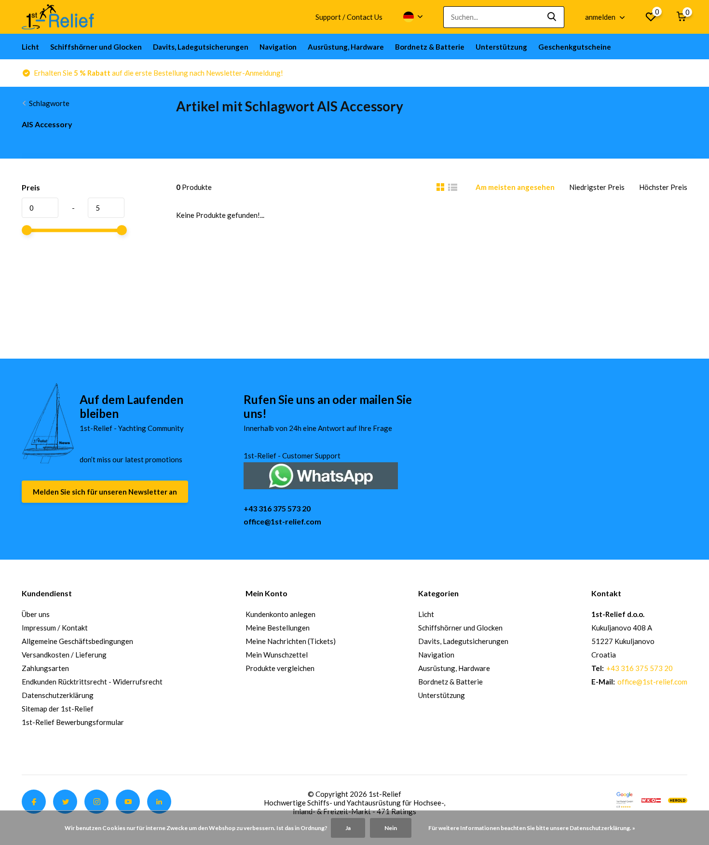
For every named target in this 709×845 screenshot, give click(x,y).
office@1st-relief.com (282, 521)
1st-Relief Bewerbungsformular (73, 722)
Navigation (278, 46)
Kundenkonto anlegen (280, 614)
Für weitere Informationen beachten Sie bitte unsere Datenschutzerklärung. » (531, 828)
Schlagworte (49, 103)
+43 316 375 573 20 (277, 508)
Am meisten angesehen (515, 187)
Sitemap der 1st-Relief (58, 708)
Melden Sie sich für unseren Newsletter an (105, 491)
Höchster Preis (663, 187)
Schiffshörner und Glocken (96, 46)
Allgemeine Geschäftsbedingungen (77, 641)
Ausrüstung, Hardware (346, 46)
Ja (348, 828)
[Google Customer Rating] (624, 799)
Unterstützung (501, 46)
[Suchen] (552, 17)
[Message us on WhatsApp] (321, 474)
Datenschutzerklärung (58, 695)
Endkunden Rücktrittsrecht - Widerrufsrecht (92, 681)
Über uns (36, 614)
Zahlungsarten (45, 668)
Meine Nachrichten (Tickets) (290, 641)
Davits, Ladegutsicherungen (200, 46)
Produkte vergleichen (279, 668)
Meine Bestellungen (277, 627)
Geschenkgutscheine (574, 46)
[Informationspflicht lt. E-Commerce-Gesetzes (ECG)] (651, 799)
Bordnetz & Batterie (429, 46)
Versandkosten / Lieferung (64, 654)
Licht (30, 46)
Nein (390, 828)
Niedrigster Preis (597, 187)
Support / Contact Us (348, 17)
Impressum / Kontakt (55, 627)
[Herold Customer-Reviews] (677, 799)
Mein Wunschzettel (276, 654)
